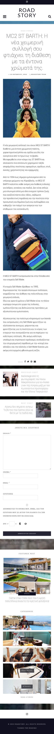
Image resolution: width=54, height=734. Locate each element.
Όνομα (7, 472)
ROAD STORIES (27, 31)
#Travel (27, 593)
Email (6, 483)
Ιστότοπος (8, 494)
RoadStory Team (38, 74)
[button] (5, 17)
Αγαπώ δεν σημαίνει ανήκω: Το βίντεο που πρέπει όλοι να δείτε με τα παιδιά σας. (18, 410)
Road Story (27, 13)
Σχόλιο (7, 433)
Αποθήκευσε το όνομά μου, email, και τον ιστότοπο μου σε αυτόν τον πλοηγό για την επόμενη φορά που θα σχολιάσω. (24, 512)
